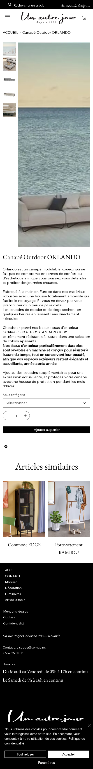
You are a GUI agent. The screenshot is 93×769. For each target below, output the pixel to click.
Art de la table (15, 600)
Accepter (68, 754)
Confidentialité (14, 623)
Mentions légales (15, 611)
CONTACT (13, 576)
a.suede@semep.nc (31, 647)
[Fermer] (86, 728)
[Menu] (7, 16)
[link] (84, 18)
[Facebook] (6, 446)
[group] (46, 518)
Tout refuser (25, 754)
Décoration (13, 588)
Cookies (9, 617)
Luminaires (13, 594)
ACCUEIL (11, 570)
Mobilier (11, 582)
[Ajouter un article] (25, 415)
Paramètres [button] (46, 762)
